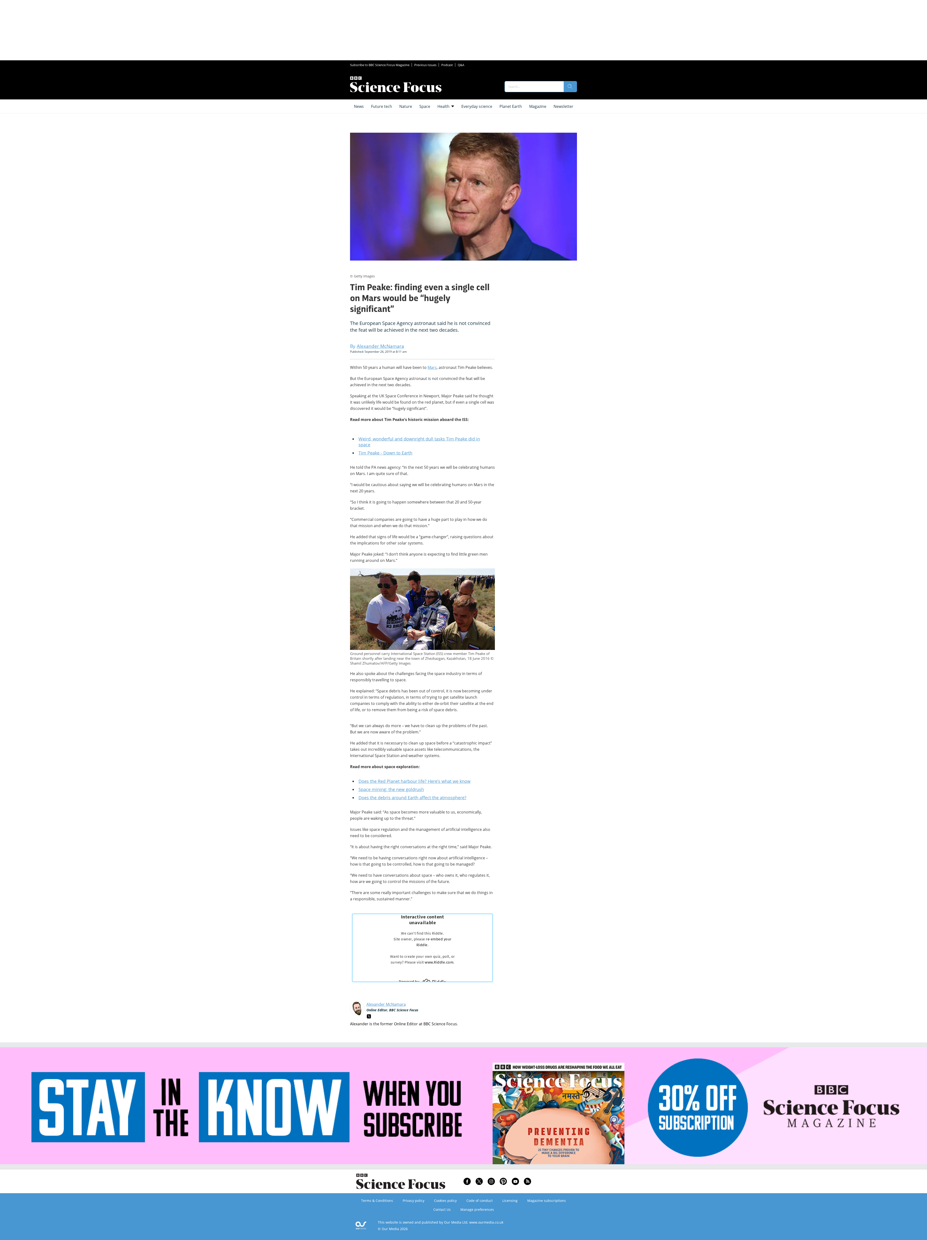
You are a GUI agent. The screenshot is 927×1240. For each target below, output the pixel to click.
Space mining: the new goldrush (391, 789)
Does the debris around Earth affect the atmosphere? (412, 797)
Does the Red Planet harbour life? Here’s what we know (414, 781)
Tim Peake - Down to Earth (385, 453)
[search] (570, 86)
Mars (432, 367)
